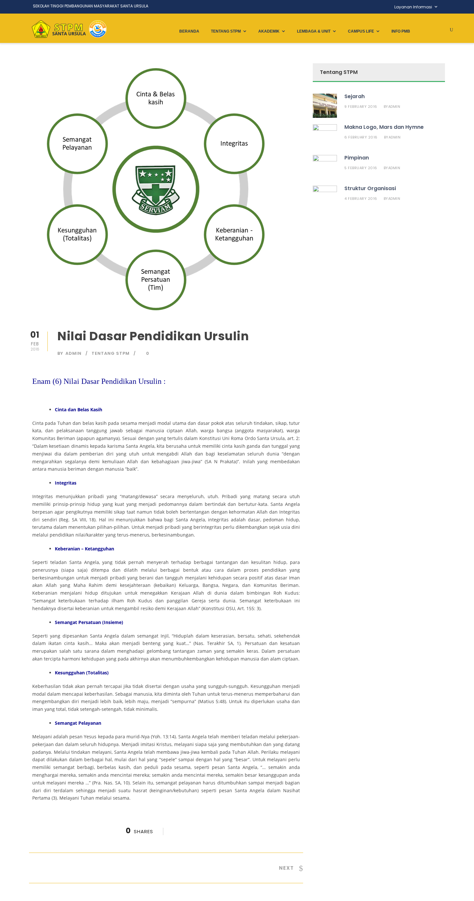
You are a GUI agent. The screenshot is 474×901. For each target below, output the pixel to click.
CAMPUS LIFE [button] (361, 31)
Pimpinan (356, 157)
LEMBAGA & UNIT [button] (314, 31)
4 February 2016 (360, 198)
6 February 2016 (361, 137)
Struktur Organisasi (370, 188)
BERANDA (189, 31)
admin (73, 353)
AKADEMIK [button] (269, 31)
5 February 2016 (360, 167)
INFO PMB (400, 31)
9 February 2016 (360, 106)
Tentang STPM (111, 353)
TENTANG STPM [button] (226, 31)
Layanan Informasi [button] (413, 7)
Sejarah (354, 96)
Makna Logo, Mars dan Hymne (384, 127)
